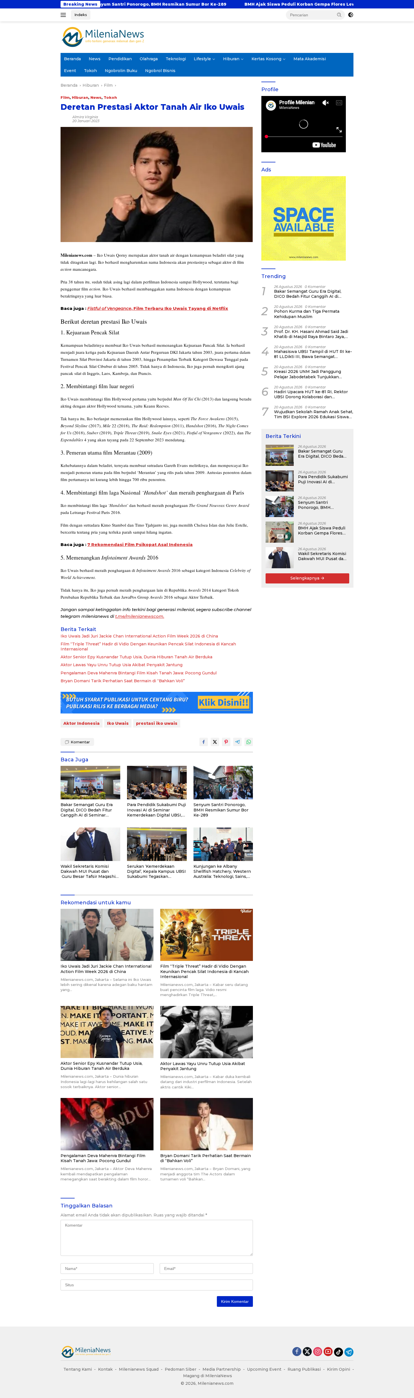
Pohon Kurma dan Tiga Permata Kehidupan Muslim (306, 314)
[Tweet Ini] (215, 742)
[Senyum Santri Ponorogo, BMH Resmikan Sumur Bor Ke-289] (223, 782)
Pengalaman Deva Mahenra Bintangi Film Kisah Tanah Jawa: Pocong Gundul (139, 672)
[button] (339, 14)
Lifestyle (202, 58)
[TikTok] (338, 1352)
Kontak (105, 1369)
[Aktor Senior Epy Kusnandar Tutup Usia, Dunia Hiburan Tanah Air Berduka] (107, 1032)
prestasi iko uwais (156, 723)
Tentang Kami (77, 1369)
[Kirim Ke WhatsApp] (248, 742)
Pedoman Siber (180, 1369)
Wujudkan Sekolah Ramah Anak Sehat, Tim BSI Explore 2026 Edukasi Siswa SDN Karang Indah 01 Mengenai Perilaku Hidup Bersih (313, 414)
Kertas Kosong (266, 58)
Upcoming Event (264, 1369)
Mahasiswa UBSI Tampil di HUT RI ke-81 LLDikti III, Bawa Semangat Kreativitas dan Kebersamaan (313, 354)
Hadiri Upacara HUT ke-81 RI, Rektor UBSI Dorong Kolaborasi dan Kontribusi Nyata (311, 394)
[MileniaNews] (103, 36)
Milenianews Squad (139, 1369)
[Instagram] (317, 1352)
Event (70, 70)
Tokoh (90, 70)
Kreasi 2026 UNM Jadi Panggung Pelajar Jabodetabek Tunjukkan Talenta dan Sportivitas (307, 374)
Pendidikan (120, 58)
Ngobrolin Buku (121, 70)
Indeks (80, 14)
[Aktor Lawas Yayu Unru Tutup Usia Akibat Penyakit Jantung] (206, 1032)
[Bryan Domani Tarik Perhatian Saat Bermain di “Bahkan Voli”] (206, 1124)
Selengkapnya (305, 578)
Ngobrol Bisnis (160, 70)
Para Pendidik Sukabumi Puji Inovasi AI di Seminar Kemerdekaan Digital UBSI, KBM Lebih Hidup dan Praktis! (156, 810)
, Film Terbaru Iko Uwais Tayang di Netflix (157, 308)
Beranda (72, 58)
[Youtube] (328, 1352)
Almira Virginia (85, 117)
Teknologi (176, 58)
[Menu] (64, 15)
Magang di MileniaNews (207, 1375)
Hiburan (231, 58)
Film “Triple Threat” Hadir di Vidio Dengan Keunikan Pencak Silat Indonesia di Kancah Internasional (148, 646)
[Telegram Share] (237, 742)
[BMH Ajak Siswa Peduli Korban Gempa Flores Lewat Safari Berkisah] (280, 532)
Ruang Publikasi (304, 1369)
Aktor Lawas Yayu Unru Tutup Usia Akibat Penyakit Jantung (121, 664)
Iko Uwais (118, 723)
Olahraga (149, 58)
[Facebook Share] (203, 742)
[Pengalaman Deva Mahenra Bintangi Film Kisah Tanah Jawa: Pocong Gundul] (107, 1124)
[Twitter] (307, 1352)
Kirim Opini (338, 1369)
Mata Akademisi (309, 58)
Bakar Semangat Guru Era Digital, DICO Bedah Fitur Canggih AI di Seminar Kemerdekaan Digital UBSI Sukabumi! (88, 810)
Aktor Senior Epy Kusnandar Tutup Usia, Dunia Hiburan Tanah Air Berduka (136, 656)
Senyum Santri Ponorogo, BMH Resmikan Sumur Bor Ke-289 (220, 809)
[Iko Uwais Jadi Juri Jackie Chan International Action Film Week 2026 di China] (107, 935)
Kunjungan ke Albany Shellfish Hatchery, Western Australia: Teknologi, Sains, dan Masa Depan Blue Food (222, 871)
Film (65, 97)
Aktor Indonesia (81, 723)
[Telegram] (348, 1352)
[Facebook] (296, 1352)
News (95, 58)
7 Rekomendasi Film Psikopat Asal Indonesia (140, 544)
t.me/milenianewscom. (139, 616)
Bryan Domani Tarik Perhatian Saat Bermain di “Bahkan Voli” (123, 680)
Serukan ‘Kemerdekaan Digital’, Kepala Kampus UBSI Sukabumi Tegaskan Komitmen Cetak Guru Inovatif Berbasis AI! (156, 871)
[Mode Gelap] (350, 15)
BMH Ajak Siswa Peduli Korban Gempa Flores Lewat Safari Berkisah (208, 4)
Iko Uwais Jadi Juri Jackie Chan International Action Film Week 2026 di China (139, 636)
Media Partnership (221, 1369)
